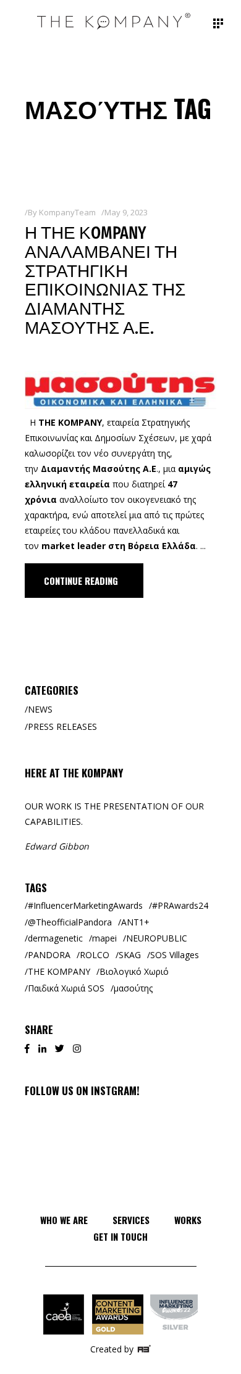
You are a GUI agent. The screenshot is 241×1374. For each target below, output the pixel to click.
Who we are (64, 1220)
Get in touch (120, 1236)
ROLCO (94, 955)
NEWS (40, 709)
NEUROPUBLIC (156, 938)
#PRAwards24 (180, 905)
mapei (104, 938)
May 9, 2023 (126, 212)
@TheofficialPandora (70, 922)
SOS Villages (174, 955)
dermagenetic (55, 938)
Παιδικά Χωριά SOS (66, 988)
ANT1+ (135, 922)
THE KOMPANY (59, 971)
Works (187, 1220)
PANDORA (49, 955)
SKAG (130, 955)
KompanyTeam (67, 212)
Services (131, 1220)
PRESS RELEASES (62, 726)
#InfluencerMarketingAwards (85, 905)
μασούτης (133, 988)
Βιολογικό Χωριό (134, 971)
